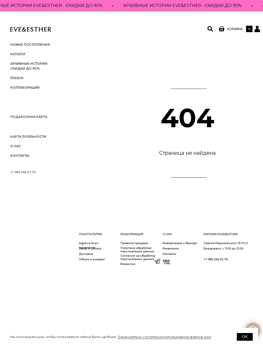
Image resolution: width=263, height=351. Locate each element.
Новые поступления (30, 45)
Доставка (86, 254)
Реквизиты (171, 248)
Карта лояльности (28, 136)
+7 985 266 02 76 (22, 172)
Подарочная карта (28, 117)
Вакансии (127, 264)
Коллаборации (25, 87)
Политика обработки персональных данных (137, 249)
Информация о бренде (180, 243)
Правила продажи (134, 243)
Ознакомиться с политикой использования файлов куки (164, 337)
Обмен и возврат (92, 259)
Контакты (19, 156)
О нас (15, 146)
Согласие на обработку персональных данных (137, 257)
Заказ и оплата (90, 248)
